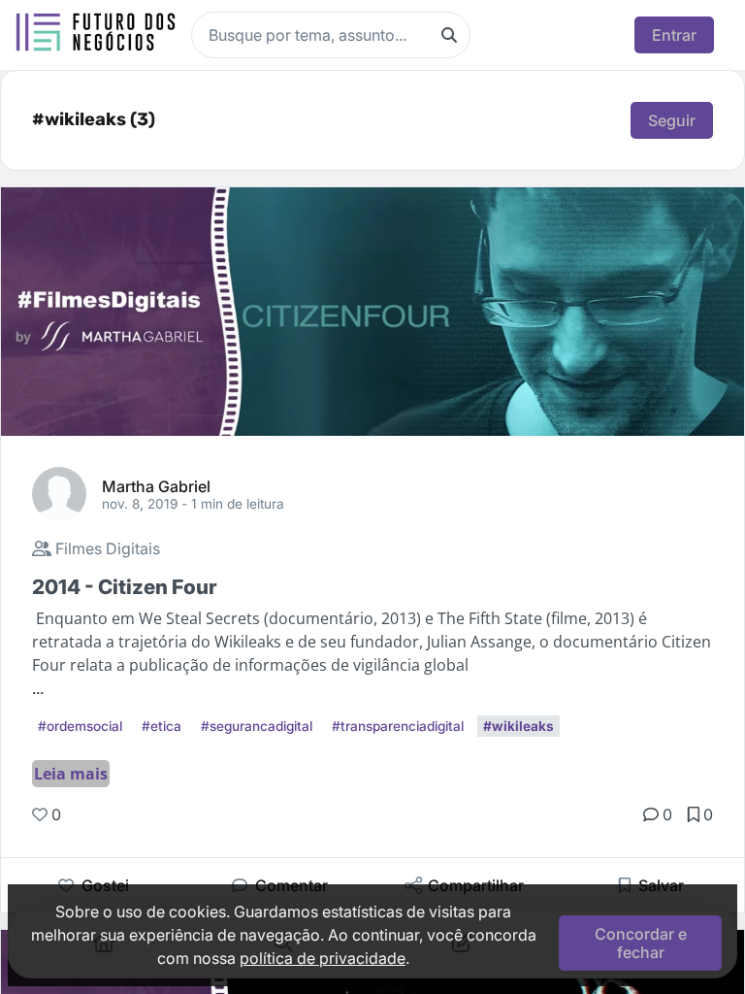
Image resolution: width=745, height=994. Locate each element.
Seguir (672, 120)
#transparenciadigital (398, 726)
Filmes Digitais (105, 548)
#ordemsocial (80, 726)
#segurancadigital (256, 726)
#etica (161, 726)
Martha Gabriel (156, 485)
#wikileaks (518, 726)
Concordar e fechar (641, 942)
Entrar (674, 35)
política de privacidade (322, 958)
